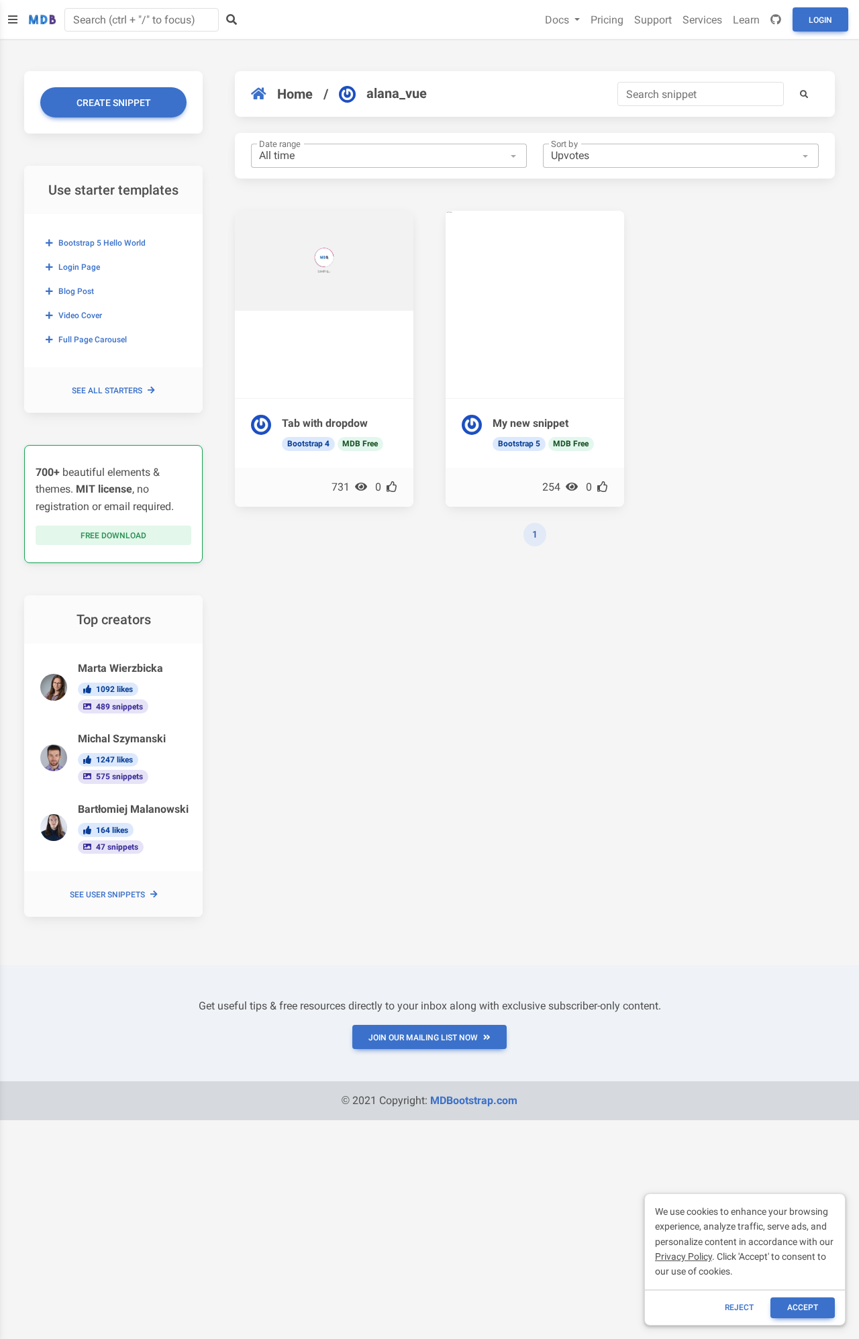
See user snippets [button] (107, 894)
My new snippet (530, 423)
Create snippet (114, 102)
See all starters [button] (107, 390)
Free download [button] (113, 535)
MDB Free (360, 443)
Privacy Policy (683, 1256)
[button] (804, 94)
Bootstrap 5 (519, 443)
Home (295, 94)
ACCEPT (802, 1307)
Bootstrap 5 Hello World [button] (102, 243)
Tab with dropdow (325, 423)
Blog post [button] (76, 291)
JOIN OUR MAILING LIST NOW (423, 1037)
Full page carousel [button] (92, 339)
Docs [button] (558, 19)
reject (739, 1307)
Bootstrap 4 (308, 443)
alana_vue (396, 93)
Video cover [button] (80, 315)
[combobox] (389, 156)
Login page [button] (79, 267)
